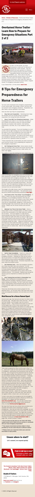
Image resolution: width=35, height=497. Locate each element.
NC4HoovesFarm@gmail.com (17, 404)
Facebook (8, 482)
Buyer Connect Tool (22, 467)
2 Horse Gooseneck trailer (21, 416)
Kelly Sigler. (29, 192)
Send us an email (8, 480)
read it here (24, 84)
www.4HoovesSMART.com (9, 400)
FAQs (14, 467)
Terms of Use (23, 469)
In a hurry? (17, 2)
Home (3, 17)
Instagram (16, 482)
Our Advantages (14, 469)
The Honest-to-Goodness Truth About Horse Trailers (18, 466)
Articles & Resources (12, 17)
